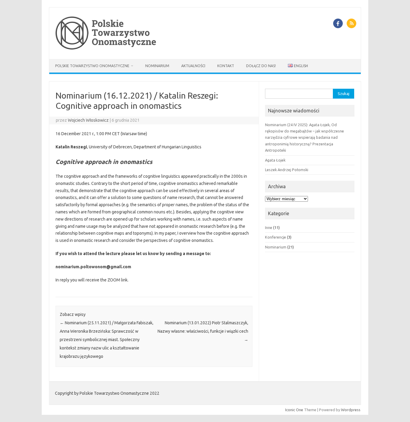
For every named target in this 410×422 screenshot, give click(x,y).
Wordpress (350, 410)
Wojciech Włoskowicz (88, 120)
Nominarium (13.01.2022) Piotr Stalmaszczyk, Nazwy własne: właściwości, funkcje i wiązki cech (203, 331)
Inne (268, 227)
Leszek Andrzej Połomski (286, 170)
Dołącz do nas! (261, 66)
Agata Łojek (275, 160)
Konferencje (275, 237)
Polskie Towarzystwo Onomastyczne (92, 66)
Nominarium (157, 66)
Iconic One (294, 410)
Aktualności (193, 66)
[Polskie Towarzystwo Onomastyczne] (106, 48)
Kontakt (225, 66)
